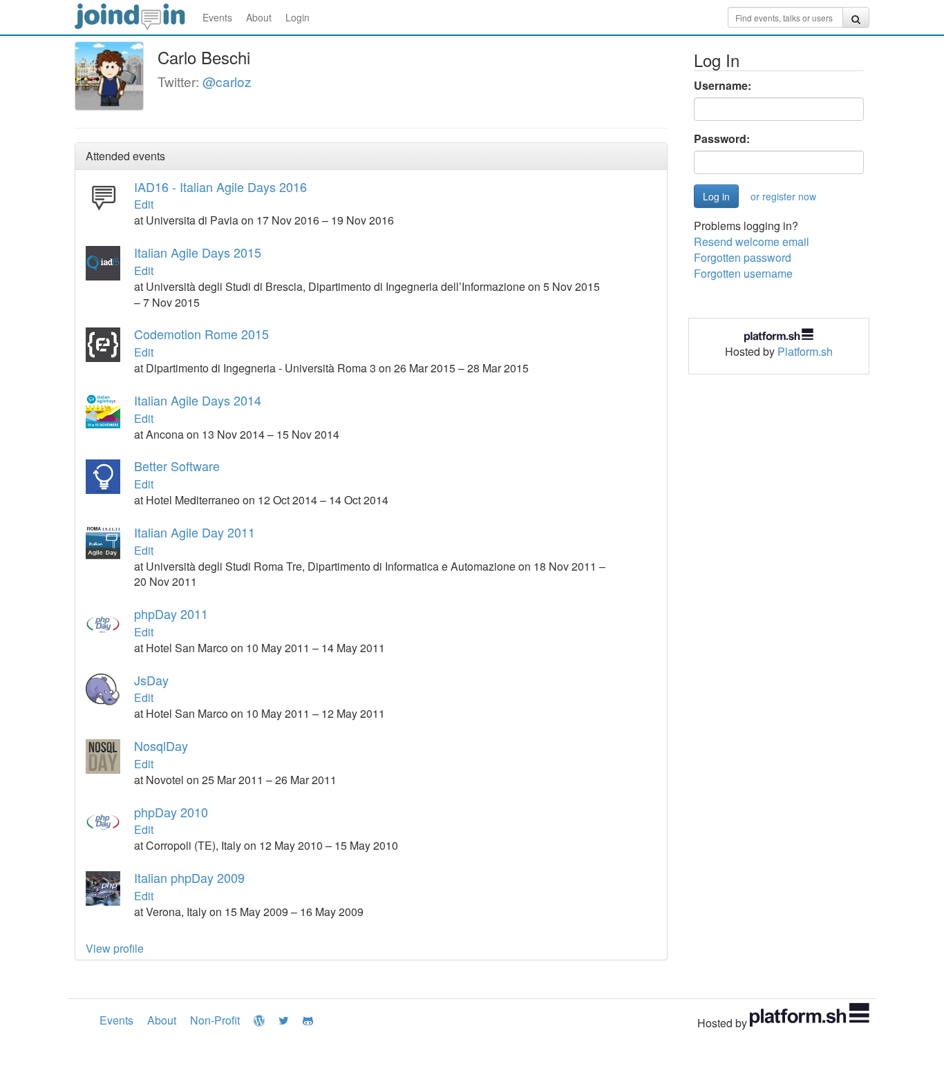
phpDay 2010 (171, 812)
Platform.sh (805, 351)
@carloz (227, 81)
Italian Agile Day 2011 (194, 532)
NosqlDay (161, 745)
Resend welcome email (751, 241)
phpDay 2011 (171, 613)
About (259, 17)
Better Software (177, 466)
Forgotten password (742, 257)
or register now (783, 196)
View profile (115, 948)
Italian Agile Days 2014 (197, 400)
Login (297, 17)
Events (217, 17)
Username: (722, 85)
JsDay (151, 680)
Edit (143, 204)
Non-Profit (215, 1020)
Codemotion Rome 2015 (201, 334)
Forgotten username (743, 273)
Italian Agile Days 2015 (197, 252)
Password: (722, 138)
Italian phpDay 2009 (189, 877)
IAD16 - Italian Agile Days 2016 (220, 187)
